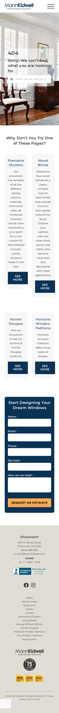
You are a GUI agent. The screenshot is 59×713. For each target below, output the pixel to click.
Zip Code (14, 460)
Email (12, 431)
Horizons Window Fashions (29, 631)
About (29, 597)
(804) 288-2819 (29, 550)
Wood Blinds (29, 620)
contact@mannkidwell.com (29, 553)
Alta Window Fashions (29, 635)
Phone (13, 445)
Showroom (29, 605)
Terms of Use (33, 699)
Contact (29, 612)
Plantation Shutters (29, 616)
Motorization (29, 639)
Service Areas (29, 601)
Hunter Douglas (29, 628)
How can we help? (20, 475)
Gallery (29, 609)
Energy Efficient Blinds (30, 624)
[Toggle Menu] (51, 6)
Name (12, 416)
